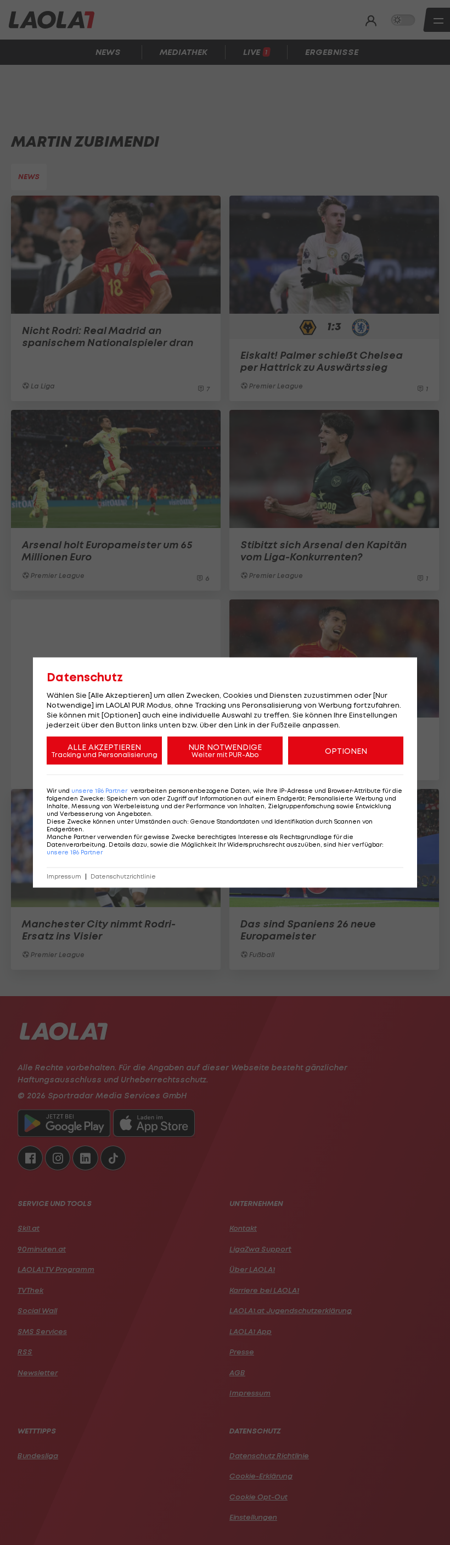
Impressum (64, 877)
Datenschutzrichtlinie (123, 877)
